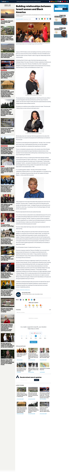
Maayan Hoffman (31, 372)
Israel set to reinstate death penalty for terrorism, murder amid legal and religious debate (7, 131)
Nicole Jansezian (20, 359)
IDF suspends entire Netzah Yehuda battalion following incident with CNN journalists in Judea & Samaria (7, 112)
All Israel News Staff (31, 359)
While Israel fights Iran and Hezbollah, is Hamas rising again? (33, 369)
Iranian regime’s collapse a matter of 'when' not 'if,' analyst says (22, 355)
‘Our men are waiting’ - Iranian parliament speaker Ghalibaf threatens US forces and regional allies (7, 293)
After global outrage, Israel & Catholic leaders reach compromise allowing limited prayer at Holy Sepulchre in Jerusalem (7, 207)
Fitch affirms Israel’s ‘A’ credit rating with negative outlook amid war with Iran (7, 258)
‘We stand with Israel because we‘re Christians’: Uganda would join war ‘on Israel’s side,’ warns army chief (33, 356)
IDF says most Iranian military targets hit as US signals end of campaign (7, 309)
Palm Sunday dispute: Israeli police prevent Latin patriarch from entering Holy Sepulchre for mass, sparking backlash (7, 327)
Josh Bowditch (42, 372)
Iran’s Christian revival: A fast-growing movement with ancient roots (21, 369)
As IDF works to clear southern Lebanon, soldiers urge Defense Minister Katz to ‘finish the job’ (7, 38)
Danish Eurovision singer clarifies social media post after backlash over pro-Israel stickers (7, 275)
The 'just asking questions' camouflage (7, 225)
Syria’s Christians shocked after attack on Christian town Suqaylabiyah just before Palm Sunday (7, 241)
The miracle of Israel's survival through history (7, 22)
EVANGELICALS (27, 289)
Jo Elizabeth (19, 372)
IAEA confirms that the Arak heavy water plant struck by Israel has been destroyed (7, 55)
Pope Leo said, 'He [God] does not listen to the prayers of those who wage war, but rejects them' (7, 170)
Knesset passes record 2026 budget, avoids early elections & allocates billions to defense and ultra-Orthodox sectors (7, 188)
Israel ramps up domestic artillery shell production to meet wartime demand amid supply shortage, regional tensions (7, 93)
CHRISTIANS (22, 289)
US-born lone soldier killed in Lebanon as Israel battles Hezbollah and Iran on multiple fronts (7, 362)
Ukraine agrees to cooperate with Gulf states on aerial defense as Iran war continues (7, 345)
